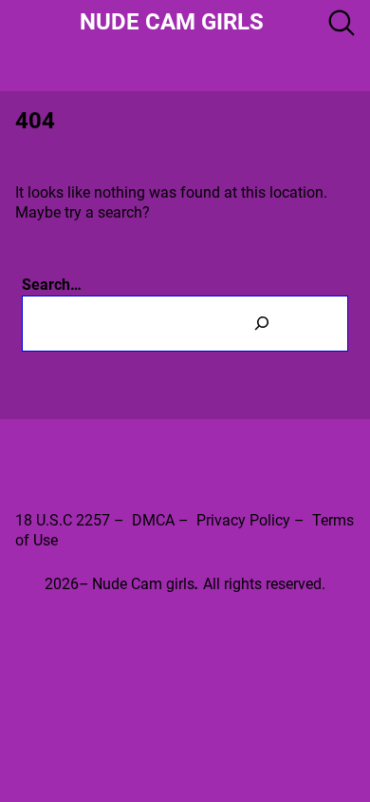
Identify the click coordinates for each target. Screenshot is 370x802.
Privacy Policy (243, 520)
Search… (52, 285)
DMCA (153, 520)
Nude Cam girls (172, 22)
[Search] (261, 323)
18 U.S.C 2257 (62, 520)
